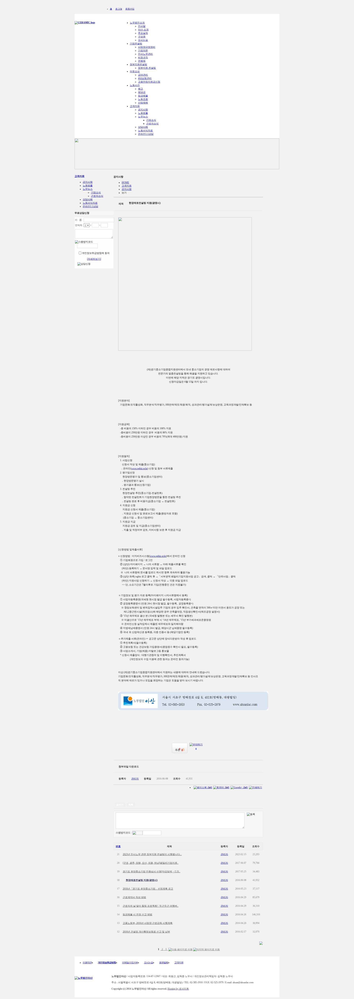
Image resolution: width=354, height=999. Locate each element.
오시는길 (143, 40)
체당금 (141, 92)
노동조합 (143, 99)
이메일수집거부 (130, 962)
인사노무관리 (145, 54)
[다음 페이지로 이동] (180, 949)
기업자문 (143, 50)
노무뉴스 (143, 116)
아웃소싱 (135, 71)
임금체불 (143, 95)
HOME (125, 182)
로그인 (118, 9)
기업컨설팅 (136, 43)
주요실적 (143, 33)
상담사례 (143, 127)
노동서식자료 (145, 130)
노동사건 (135, 85)
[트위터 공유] (221, 787)
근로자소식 (152, 123)
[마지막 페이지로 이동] (206, 949)
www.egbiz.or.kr (139, 468)
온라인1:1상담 (145, 134)
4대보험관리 (145, 78)
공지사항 (143, 109)
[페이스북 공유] (203, 787)
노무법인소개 (137, 22)
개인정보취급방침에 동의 (96, 253)
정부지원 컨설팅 (147, 67)
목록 (130, 804)
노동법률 (143, 113)
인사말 (141, 26)
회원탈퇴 (163, 962)
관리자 (224, 854)
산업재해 (143, 102)
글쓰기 (120, 804)
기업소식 (151, 120)
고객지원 (135, 106)
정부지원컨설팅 (138, 64)
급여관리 (143, 74)
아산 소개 (143, 29)
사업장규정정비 (146, 47)
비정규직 (143, 57)
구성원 (141, 36)
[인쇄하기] (255, 787)
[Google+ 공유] (239, 787)
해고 (140, 88)
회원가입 (129, 9)
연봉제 (141, 61)
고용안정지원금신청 (149, 81)
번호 (118, 846)
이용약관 (87, 962)
